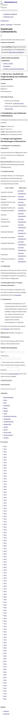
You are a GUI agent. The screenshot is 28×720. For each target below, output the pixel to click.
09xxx (5, 465)
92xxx (5, 680)
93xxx (5, 682)
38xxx (5, 540)
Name (2, 352)
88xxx (5, 669)
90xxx (5, 674)
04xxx (5, 454)
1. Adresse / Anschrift (8, 63)
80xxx (5, 647)
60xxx (5, 596)
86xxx (5, 664)
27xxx (5, 510)
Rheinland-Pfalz (7, 424)
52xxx (5, 575)
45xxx (5, 556)
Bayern (5, 400)
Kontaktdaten (18, 295)
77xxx (5, 639)
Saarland (6, 427)
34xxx (5, 529)
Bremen (5, 408)
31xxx (5, 521)
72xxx (5, 626)
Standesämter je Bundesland (10, 14)
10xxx (5, 467)
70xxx (5, 621)
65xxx (5, 607)
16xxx (5, 481)
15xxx (5, 478)
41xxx (5, 548)
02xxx (5, 449)
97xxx (5, 693)
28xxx (5, 513)
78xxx (5, 642)
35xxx (5, 532)
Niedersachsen (7, 419)
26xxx (5, 508)
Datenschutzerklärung (14, 373)
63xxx (5, 602)
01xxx (5, 446)
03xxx (5, 451)
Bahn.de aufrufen (9, 108)
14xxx (5, 476)
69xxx (5, 618)
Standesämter (9, 24)
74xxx (5, 631)
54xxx (5, 580)
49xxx (5, 567)
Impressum (6, 711)
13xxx (5, 473)
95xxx (5, 688)
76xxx (5, 637)
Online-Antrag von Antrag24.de (16, 52)
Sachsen (5, 429)
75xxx (5, 634)
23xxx (5, 500)
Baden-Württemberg (8, 397)
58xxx (5, 591)
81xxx (5, 650)
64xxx (5, 604)
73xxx (5, 629)
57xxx (5, 588)
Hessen (5, 413)
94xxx (5, 685)
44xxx (5, 553)
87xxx (5, 666)
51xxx (5, 572)
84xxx (5, 658)
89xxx (5, 672)
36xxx (5, 535)
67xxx (5, 613)
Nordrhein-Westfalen (8, 421)
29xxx (5, 516)
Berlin (5, 402)
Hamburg (6, 411)
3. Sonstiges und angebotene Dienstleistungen (13, 69)
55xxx (5, 583)
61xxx (5, 599)
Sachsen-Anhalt (7, 432)
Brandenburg (7, 405)
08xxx (5, 462)
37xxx (5, 537)
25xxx (5, 505)
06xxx (5, 457)
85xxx (5, 661)
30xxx (5, 518)
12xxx (5, 470)
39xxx (5, 543)
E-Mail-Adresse (5, 355)
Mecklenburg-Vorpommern (10, 416)
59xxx (5, 594)
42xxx (5, 551)
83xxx (5, 655)
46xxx (5, 559)
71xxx (5, 623)
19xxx (5, 489)
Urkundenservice (5, 20)
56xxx (5, 586)
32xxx (5, 524)
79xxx (5, 645)
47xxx (5, 561)
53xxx (5, 578)
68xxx (5, 615)
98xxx (5, 696)
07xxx (5, 459)
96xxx (5, 690)
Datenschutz (6, 713)
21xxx (5, 494)
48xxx (5, 564)
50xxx (5, 570)
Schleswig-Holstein (8, 435)
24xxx (5, 502)
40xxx (5, 545)
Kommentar (6, 329)
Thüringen (6, 437)
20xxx (5, 492)
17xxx (5, 484)
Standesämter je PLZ (8, 16)
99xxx (5, 698)
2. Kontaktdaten (6, 66)
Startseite (3, 24)
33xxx (5, 527)
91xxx (5, 677)
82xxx (5, 653)
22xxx (5, 497)
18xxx (5, 486)
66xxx (5, 610)
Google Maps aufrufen (18, 103)
